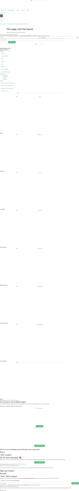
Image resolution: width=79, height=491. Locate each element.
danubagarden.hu (24, 467)
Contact (23, 10)
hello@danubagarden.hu (5, 48)
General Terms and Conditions (8, 82)
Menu (28, 10)
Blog (18, 10)
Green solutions (11, 10)
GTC (35, 35)
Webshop (3, 12)
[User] (1, 15)
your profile (6, 459)
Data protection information (7, 85)
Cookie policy (4, 90)
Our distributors (4, 69)
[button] (1, 18)
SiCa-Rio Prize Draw (5, 71)
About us (3, 10)
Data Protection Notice (26, 35)
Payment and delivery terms (7, 88)
